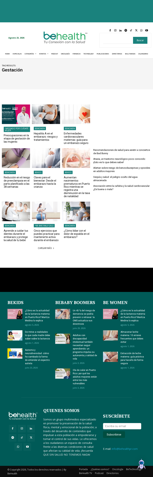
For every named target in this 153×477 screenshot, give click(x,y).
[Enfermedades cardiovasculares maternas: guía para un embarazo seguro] (76, 114)
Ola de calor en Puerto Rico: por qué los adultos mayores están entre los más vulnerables (85, 377)
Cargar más (45, 248)
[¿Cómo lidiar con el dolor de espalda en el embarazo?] (76, 211)
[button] (141, 464)
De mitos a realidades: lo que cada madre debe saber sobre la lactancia (37, 335)
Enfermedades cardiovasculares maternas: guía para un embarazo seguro (76, 138)
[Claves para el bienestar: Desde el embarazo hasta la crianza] (46, 158)
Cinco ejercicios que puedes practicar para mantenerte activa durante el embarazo (47, 235)
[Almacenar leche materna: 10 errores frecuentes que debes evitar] (110, 335)
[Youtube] (146, 30)
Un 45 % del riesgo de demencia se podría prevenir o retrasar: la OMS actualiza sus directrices (84, 317)
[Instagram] (115, 30)
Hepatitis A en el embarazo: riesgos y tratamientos (46, 136)
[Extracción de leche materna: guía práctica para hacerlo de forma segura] (110, 357)
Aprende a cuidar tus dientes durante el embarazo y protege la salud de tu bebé (16, 235)
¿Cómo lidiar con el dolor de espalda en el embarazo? (76, 234)
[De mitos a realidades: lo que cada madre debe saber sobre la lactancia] (14, 335)
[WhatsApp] (141, 30)
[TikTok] (131, 30)
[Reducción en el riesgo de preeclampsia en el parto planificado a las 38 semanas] (16, 158)
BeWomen (40, 128)
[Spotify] (125, 30)
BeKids (38, 172)
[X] (136, 30)
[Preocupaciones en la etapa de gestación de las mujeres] (16, 114)
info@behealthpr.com (125, 449)
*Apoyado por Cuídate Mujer (16, 129)
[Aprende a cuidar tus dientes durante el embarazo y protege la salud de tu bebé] (16, 211)
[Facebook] (110, 30)
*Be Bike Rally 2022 (44, 225)
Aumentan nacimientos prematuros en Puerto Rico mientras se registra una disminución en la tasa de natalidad (77, 187)
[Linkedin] (120, 30)
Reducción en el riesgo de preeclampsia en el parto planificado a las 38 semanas (17, 182)
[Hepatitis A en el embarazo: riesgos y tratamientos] (46, 114)
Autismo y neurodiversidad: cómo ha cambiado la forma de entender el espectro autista (37, 357)
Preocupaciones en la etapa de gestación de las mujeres (17, 138)
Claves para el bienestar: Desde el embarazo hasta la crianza (45, 182)
